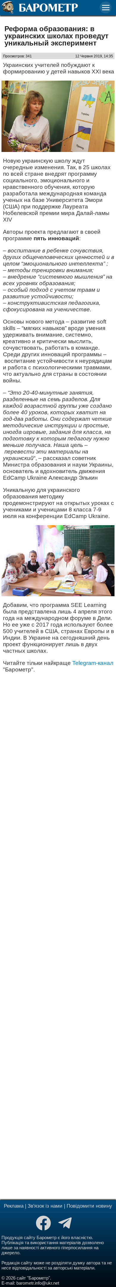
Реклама (13, 1206)
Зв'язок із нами (45, 1206)
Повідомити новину (89, 1206)
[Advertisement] (58, 936)
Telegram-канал (92, 663)
